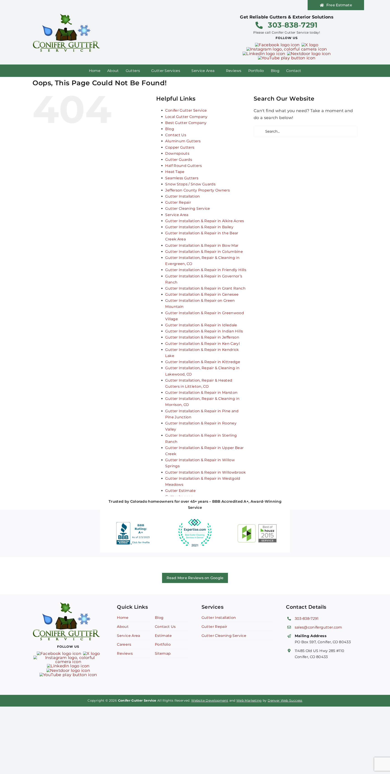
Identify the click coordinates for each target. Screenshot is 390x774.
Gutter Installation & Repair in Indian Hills (204, 331)
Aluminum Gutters (183, 141)
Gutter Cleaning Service (187, 208)
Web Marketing (249, 700)
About (123, 626)
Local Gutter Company (186, 117)
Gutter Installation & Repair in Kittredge (202, 362)
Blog (169, 129)
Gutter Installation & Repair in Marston (201, 392)
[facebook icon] (277, 44)
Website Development (209, 700)
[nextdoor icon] (309, 53)
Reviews (125, 653)
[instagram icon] (286, 49)
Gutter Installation (182, 196)
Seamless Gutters (181, 178)
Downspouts (177, 153)
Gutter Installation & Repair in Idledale (201, 325)
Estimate (163, 635)
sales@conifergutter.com (318, 627)
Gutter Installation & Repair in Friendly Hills (205, 270)
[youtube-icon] (287, 57)
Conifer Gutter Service (186, 110)
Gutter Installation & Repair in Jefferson (202, 337)
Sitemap (163, 653)
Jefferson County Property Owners (197, 190)
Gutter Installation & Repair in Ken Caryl (202, 343)
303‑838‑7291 (307, 618)
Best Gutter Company (186, 123)
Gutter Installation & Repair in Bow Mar (201, 245)
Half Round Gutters (183, 166)
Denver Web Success (285, 700)
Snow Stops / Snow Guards (190, 184)
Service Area (176, 215)
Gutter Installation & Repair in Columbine (204, 251)
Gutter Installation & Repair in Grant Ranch (205, 288)
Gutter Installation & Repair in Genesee (202, 294)
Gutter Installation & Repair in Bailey (199, 227)
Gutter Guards (178, 159)
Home (122, 617)
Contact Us (175, 135)
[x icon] (310, 44)
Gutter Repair (178, 202)
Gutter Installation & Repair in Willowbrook (205, 472)
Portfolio (163, 644)
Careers (124, 644)
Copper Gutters (179, 147)
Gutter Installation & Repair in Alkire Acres (204, 221)
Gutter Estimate (180, 490)
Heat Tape (174, 172)
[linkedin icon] (264, 53)
